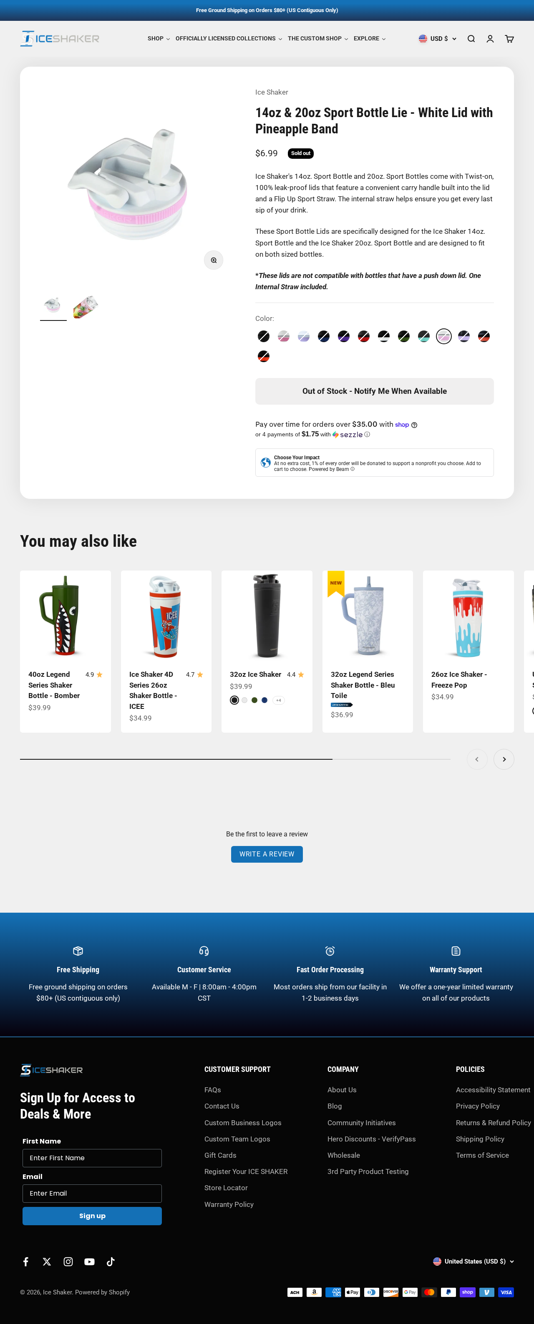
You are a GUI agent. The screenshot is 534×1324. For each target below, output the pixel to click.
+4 (278, 700)
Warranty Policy (229, 1204)
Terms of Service (482, 1155)
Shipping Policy (480, 1139)
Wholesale (343, 1155)
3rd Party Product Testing (368, 1171)
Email (33, 1176)
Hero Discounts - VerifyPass (371, 1139)
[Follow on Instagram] (68, 1261)
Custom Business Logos (243, 1123)
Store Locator (226, 1188)
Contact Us (221, 1106)
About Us (342, 1090)
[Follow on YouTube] (89, 1261)
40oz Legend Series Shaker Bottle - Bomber (54, 685)
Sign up (92, 1216)
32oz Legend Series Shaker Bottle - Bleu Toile (363, 685)
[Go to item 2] (86, 306)
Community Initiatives (361, 1123)
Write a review (267, 854)
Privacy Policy (478, 1106)
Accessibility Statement (493, 1090)
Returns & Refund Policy (493, 1123)
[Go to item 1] (53, 306)
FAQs (212, 1090)
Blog (334, 1106)
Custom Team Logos (237, 1139)
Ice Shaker (271, 92)
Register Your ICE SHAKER (245, 1171)
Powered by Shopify (102, 1292)
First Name (42, 1141)
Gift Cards (220, 1155)
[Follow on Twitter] (47, 1261)
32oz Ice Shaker (255, 674)
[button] (374, 434)
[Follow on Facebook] (25, 1261)
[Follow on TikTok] (110, 1261)
